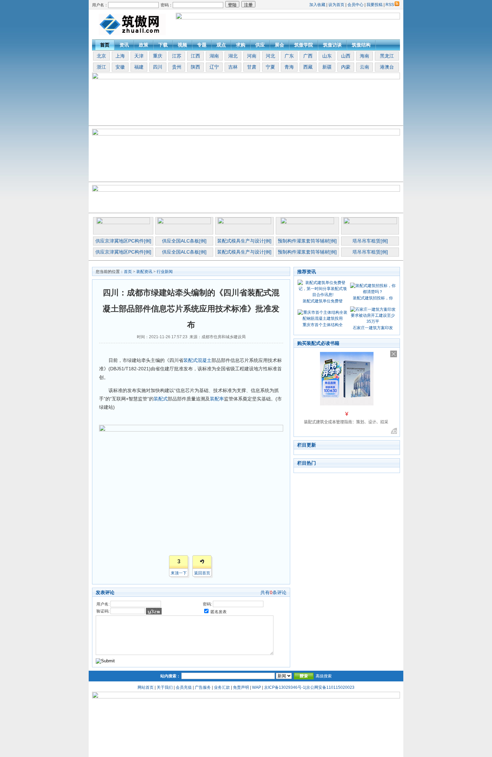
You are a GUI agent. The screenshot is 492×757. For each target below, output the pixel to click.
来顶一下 (179, 573)
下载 (163, 45)
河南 (251, 56)
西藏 (308, 67)
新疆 (327, 67)
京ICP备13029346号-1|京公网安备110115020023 (309, 687)
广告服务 (203, 687)
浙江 (101, 67)
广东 (289, 56)
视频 (182, 45)
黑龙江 (387, 56)
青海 (289, 67)
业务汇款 (222, 687)
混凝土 (204, 360)
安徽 (120, 67)
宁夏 (270, 67)
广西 (308, 56)
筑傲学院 (303, 45)
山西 (345, 56)
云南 (364, 67)
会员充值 (184, 687)
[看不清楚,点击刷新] (154, 611)
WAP (256, 687)
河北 (270, 56)
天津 (139, 56)
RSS (390, 4)
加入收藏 (317, 4)
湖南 (214, 56)
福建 (139, 67)
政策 (143, 45)
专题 (202, 45)
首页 (104, 45)
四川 (157, 67)
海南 (364, 56)
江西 (195, 56)
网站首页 (146, 687)
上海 (120, 56)
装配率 (217, 398)
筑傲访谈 (332, 45)
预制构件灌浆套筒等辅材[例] (307, 241)
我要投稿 (374, 4)
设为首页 (336, 4)
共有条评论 (273, 592)
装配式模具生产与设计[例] (244, 241)
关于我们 (165, 687)
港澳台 (387, 67)
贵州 (176, 67)
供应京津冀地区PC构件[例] (123, 241)
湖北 (233, 56)
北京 (101, 56)
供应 (260, 45)
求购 (240, 45)
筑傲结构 (361, 45)
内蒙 (345, 67)
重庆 (157, 56)
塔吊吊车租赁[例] (370, 241)
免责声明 (241, 687)
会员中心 (355, 4)
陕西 (195, 67)
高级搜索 (324, 676)
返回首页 (202, 573)
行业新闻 (165, 271)
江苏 (176, 56)
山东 (327, 56)
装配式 (190, 360)
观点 (221, 45)
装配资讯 (144, 271)
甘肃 (251, 67)
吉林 (233, 67)
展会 (279, 45)
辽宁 (214, 67)
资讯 (124, 45)
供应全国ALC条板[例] (184, 241)
